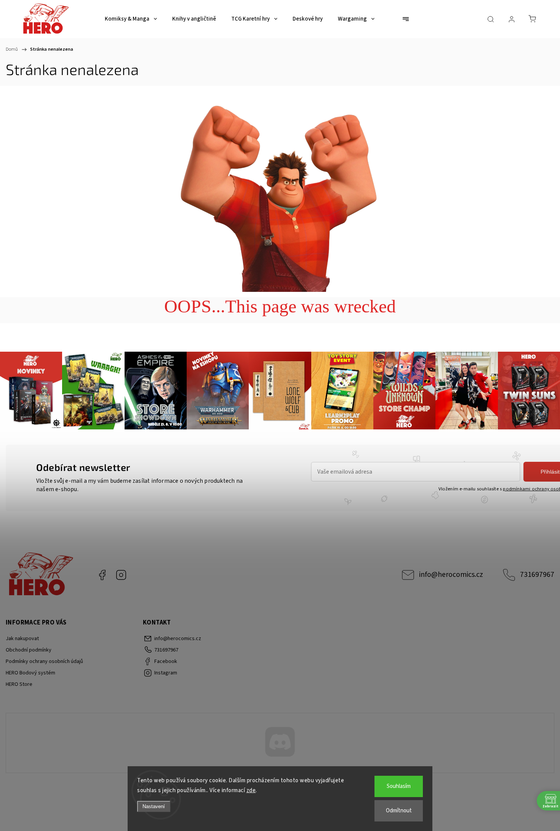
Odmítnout (399, 811)
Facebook (102, 575)
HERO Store (19, 684)
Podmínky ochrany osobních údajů (44, 661)
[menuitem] (131, 19)
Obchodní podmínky (28, 650)
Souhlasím (399, 786)
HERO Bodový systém (30, 673)
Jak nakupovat (22, 638)
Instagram (121, 575)
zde (251, 790)
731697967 (537, 574)
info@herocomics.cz (451, 574)
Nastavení (153, 806)
